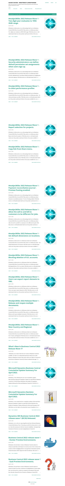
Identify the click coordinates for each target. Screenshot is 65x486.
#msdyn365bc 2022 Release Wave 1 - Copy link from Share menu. (24, 148)
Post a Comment (15, 36)
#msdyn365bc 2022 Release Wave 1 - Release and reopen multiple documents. (24, 303)
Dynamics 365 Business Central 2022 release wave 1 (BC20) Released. (24, 417)
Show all (54, 14)
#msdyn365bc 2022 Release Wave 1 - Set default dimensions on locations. (24, 234)
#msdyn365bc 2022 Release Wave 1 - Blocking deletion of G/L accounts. (24, 256)
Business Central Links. (28, 8)
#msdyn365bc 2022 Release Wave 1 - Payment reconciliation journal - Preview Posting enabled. (24, 187)
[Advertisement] (25, 48)
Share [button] (10, 36)
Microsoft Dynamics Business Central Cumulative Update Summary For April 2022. (24, 370)
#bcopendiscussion (38, 8)
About (21, 8)
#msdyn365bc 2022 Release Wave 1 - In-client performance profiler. (24, 87)
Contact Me (15, 8)
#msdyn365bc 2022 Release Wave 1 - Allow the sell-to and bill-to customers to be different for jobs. (24, 211)
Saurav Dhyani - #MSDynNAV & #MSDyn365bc (22, 2)
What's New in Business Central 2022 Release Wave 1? (24, 347)
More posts (38, 478)
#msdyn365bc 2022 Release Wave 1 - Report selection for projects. (24, 126)
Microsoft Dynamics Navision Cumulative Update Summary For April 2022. (23, 394)
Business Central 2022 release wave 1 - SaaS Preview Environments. (25, 460)
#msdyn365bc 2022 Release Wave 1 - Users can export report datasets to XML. (24, 279)
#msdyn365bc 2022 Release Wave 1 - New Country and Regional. (24, 326)
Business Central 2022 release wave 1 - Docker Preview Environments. (25, 438)
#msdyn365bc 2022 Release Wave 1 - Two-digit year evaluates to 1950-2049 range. (24, 20)
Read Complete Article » (36, 36)
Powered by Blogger (33, 482)
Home (9, 8)
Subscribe (47, 2)
